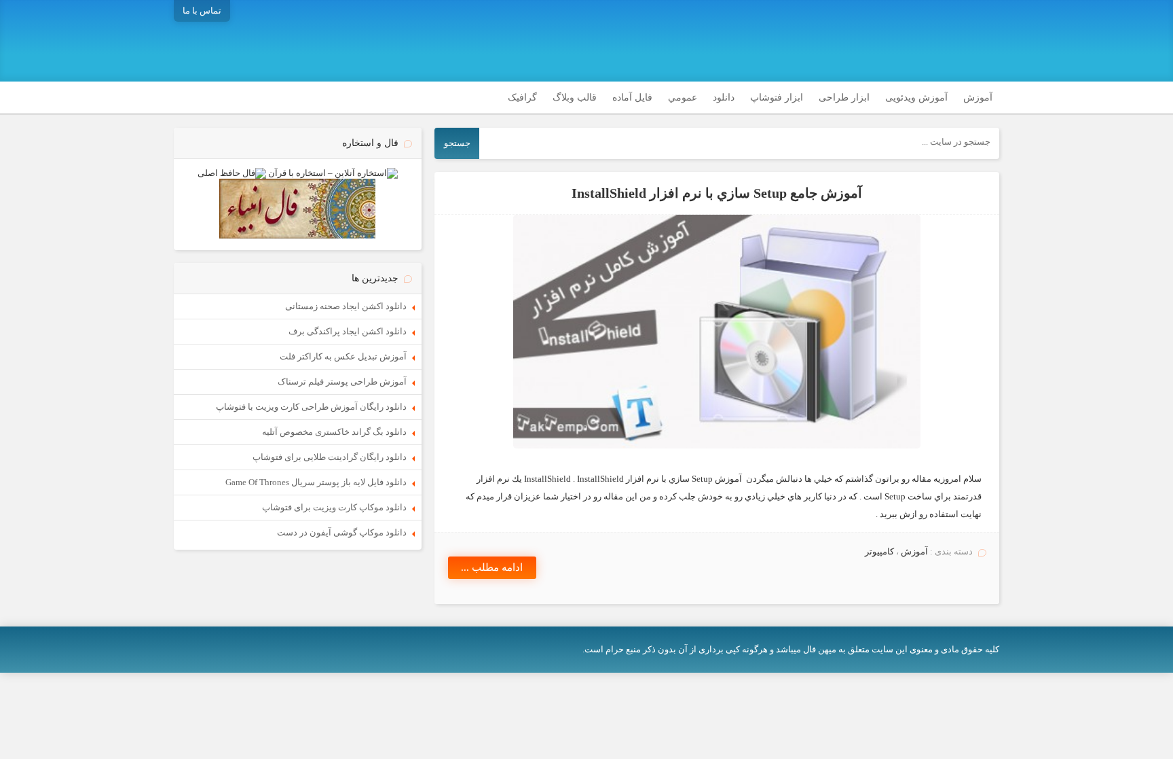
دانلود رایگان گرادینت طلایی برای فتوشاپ (330, 457)
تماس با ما (202, 10)
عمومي (682, 97)
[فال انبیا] (297, 235)
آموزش (977, 97)
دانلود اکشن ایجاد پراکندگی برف (347, 331)
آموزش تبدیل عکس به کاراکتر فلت (343, 356)
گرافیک (522, 97)
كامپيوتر (879, 551)
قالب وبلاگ (575, 97)
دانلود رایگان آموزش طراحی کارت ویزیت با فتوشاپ (311, 407)
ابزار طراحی (844, 97)
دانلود (723, 97)
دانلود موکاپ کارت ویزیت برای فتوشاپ (334, 507)
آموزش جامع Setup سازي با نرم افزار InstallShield (717, 193)
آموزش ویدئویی (916, 97)
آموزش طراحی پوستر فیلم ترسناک (342, 381)
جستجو (457, 143)
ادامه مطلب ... (492, 567)
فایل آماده (632, 97)
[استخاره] (333, 173)
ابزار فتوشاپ (776, 97)
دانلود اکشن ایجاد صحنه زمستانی (346, 306)
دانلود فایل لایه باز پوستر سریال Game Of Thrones (316, 482)
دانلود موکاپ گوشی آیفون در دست (342, 532)
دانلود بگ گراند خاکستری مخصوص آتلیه (334, 432)
